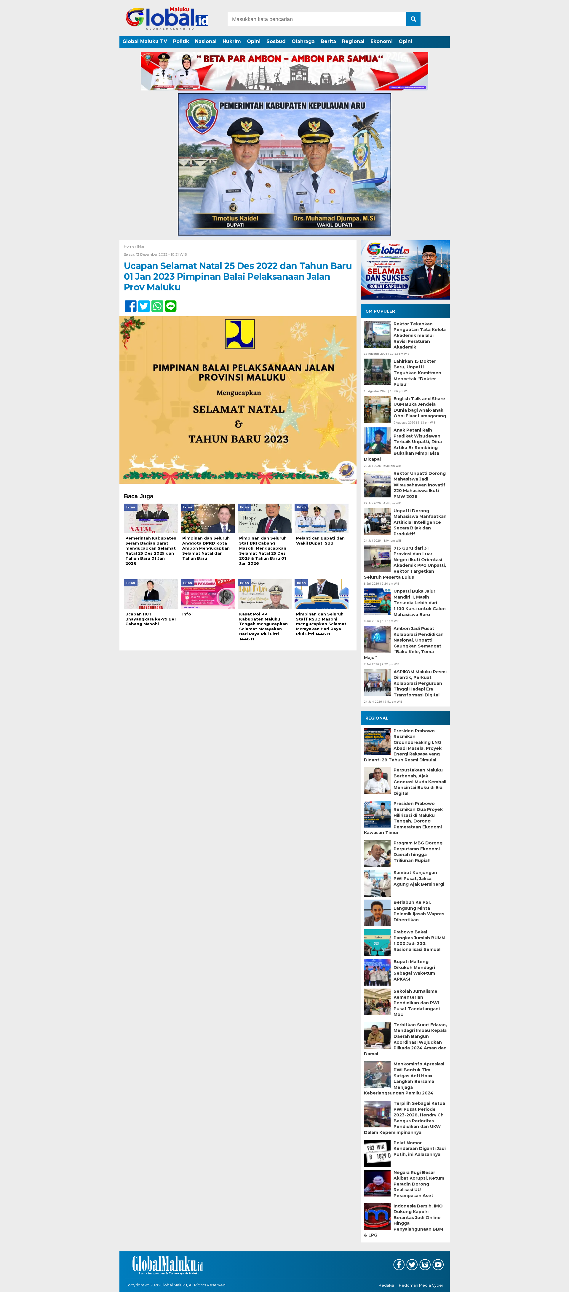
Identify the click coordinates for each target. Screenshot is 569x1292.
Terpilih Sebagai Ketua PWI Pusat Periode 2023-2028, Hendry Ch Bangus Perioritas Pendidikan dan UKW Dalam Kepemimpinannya (404, 1118)
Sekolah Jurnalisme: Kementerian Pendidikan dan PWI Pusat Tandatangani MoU (417, 1003)
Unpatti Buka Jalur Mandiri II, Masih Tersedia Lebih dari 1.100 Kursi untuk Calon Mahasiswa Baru (420, 602)
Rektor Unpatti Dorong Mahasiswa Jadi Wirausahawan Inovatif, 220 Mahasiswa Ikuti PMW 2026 (420, 485)
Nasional (206, 41)
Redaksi (386, 1285)
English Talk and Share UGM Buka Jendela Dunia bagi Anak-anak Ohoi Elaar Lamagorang (420, 407)
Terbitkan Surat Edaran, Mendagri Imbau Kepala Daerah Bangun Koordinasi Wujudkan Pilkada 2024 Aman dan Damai (405, 1039)
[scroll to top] (545, 1283)
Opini (253, 41)
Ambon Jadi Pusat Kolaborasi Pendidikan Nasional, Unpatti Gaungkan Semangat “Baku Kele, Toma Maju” (404, 643)
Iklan (141, 246)
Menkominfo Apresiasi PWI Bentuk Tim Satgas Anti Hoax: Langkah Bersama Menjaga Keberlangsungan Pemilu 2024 (404, 1078)
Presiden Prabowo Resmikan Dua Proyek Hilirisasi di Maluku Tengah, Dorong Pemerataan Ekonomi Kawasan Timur (403, 818)
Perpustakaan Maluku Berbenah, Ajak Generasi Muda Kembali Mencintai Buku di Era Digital (420, 781)
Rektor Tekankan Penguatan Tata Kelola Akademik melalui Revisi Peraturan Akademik (420, 335)
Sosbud (276, 41)
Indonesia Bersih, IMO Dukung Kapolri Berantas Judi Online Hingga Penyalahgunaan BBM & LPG (403, 1220)
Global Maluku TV (144, 41)
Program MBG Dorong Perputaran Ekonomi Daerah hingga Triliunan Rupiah (418, 851)
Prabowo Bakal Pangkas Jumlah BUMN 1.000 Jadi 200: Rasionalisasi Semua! (419, 940)
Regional (353, 41)
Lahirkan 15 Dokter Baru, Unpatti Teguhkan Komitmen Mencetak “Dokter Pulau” (417, 373)
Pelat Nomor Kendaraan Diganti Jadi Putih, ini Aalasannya (420, 1148)
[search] (413, 19)
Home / (130, 246)
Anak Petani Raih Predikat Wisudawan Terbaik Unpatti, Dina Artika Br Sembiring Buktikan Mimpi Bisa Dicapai (403, 444)
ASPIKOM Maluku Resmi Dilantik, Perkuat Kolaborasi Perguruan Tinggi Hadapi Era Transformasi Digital (420, 683)
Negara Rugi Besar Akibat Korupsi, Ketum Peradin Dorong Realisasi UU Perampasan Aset (419, 1184)
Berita (328, 41)
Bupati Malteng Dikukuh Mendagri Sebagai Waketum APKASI (414, 970)
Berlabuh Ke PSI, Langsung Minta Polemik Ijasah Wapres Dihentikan (419, 911)
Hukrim (232, 41)
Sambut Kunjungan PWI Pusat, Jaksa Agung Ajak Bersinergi (419, 878)
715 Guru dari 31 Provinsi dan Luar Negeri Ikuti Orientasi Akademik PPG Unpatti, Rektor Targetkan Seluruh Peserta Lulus (405, 562)
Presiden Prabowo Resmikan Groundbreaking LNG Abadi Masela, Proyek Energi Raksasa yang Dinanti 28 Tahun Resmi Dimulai (403, 745)
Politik (181, 41)
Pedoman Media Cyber (421, 1285)
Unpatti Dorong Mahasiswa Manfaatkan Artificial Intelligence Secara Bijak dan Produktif (420, 522)
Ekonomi (381, 41)
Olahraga (303, 41)
